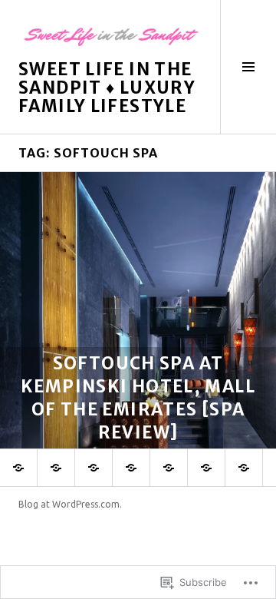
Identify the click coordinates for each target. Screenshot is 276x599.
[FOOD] (18, 467)
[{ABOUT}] (243, 467)
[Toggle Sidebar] (248, 67)
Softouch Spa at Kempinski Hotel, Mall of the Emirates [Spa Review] (138, 397)
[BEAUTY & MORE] (168, 467)
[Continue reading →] (138, 310)
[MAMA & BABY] (131, 467)
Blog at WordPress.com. (70, 504)
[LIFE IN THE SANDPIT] (93, 467)
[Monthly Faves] (206, 467)
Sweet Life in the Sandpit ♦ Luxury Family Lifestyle (107, 87)
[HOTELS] (56, 467)
